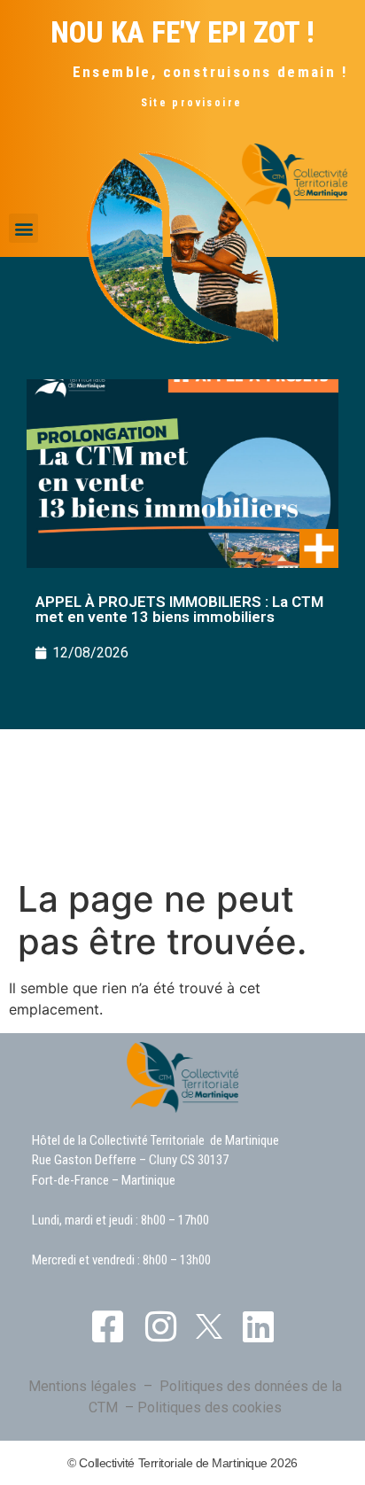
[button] (23, 228)
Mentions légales (82, 1386)
